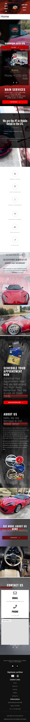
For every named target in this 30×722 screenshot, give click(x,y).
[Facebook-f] (13, 647)
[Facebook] (12, 666)
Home (6, 3)
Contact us (24, 7)
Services (6, 8)
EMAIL (15, 598)
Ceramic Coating (24, 5)
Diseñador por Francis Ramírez (15, 715)
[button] (15, 58)
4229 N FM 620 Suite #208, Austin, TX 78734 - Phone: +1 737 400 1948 (15, 661)
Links (6, 11)
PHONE (15, 611)
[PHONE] (15, 606)
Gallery (24, 10)
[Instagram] (16, 82)
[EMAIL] (15, 593)
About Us (6, 6)
